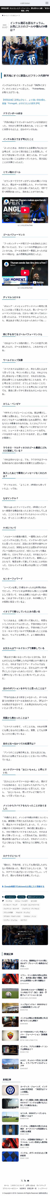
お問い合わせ (30, 1185)
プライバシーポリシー (10, 1188)
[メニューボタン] (47, 3)
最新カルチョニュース (35, 897)
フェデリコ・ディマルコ (30, 908)
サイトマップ (41, 1185)
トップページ (42, 1188)
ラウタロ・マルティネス (11, 916)
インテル (21, 897)
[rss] (25, 1181)
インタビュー (10, 897)
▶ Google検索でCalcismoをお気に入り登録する (23, 886)
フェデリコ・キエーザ (11, 908)
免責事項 (23, 1188)
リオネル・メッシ (30, 916)
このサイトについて (17, 1185)
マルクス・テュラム (23, 912)
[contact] (28, 1181)
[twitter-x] (22, 1181)
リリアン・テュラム (10, 920)
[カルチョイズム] (24, 3)
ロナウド (24, 920)
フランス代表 (8, 912)
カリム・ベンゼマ (21, 901)
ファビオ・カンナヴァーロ (30, 905)
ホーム (6, 1185)
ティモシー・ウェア (10, 905)
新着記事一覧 (32, 1188)
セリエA (34, 901)
